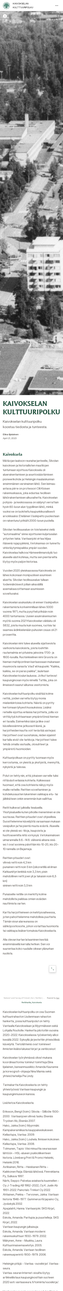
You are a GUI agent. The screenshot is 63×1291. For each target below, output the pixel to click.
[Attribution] (5, 16)
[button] (31, 980)
